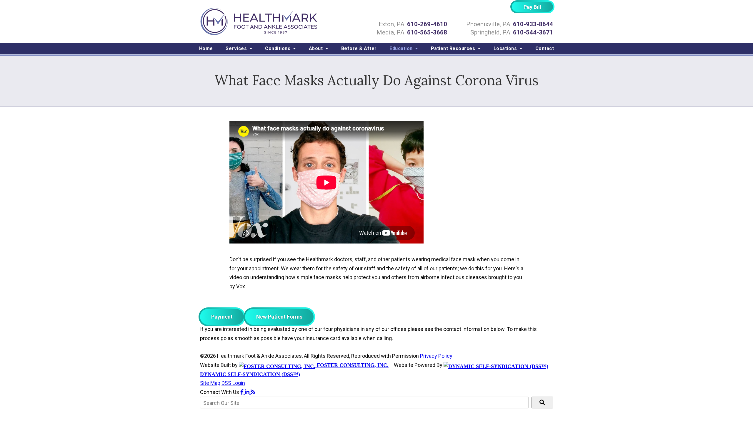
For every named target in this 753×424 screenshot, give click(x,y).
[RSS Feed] (253, 392)
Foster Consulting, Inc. (352, 365)
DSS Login (233, 383)
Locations (506, 48)
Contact (544, 48)
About (316, 48)
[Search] (542, 402)
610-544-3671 (533, 32)
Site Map (210, 383)
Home (206, 48)
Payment (222, 317)
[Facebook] (242, 392)
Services (237, 48)
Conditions (278, 48)
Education (401, 48)
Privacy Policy (436, 356)
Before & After (359, 48)
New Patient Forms (279, 317)
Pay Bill (532, 7)
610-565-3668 (427, 32)
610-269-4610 (427, 24)
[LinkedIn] (248, 392)
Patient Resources (454, 48)
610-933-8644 (533, 24)
